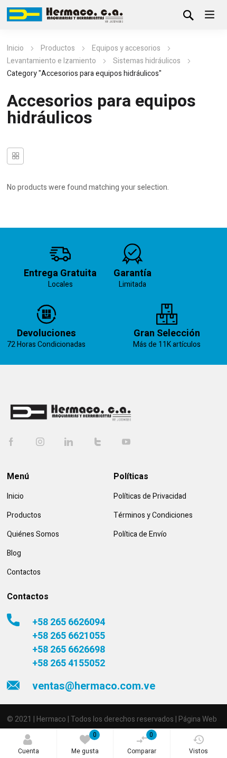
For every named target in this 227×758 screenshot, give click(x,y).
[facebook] (11, 441)
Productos (58, 48)
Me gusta (85, 743)
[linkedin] (68, 441)
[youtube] (126, 441)
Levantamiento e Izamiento (51, 60)
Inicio (15, 48)
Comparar (141, 743)
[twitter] (97, 441)
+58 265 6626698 (68, 650)
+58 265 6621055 (68, 636)
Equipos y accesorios (126, 48)
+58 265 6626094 (68, 622)
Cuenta (28, 751)
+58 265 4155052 (68, 663)
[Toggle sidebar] (15, 156)
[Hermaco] (65, 15)
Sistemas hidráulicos (147, 60)
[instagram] (40, 441)
